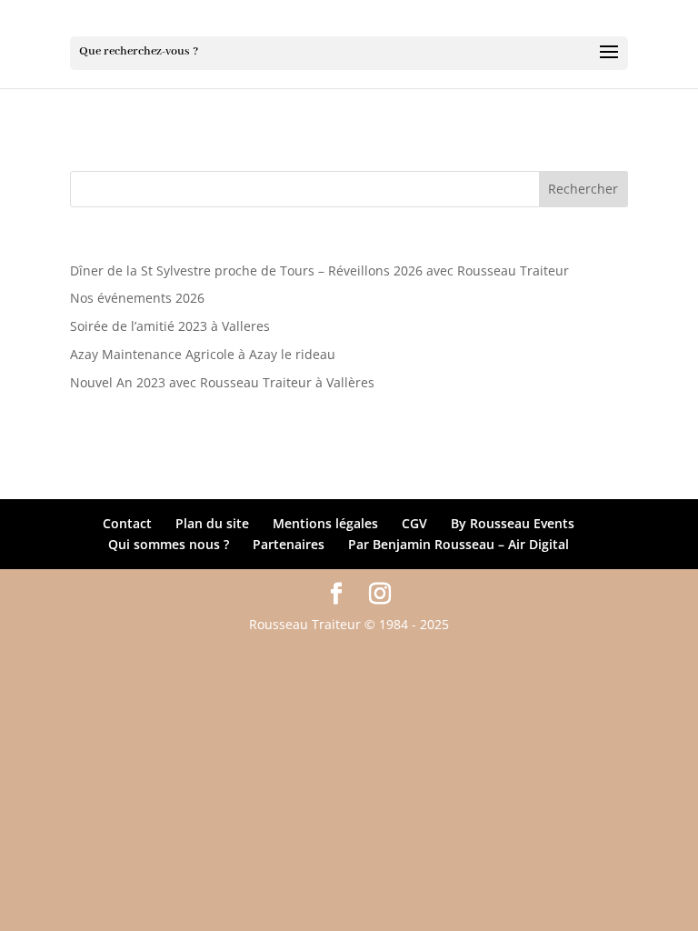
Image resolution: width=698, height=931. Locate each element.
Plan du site (212, 523)
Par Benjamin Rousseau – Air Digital (458, 544)
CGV (414, 523)
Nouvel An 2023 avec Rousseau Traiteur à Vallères (222, 382)
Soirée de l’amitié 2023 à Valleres (170, 326)
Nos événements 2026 (137, 297)
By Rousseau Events (512, 523)
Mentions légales (325, 523)
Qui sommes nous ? (168, 544)
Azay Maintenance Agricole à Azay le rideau (202, 354)
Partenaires (288, 544)
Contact (127, 523)
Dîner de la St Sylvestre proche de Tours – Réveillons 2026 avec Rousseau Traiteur (319, 270)
